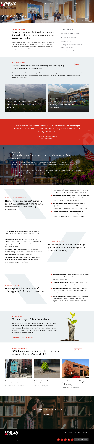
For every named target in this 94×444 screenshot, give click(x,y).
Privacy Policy (23, 440)
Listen (91, 4)
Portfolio (52, 4)
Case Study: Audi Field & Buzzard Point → (23, 337)
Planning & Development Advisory (71, 33)
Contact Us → (47, 414)
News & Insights (61, 4)
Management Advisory (67, 41)
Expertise (44, 4)
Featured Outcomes (67, 30)
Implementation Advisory (68, 37)
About (31, 4)
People (38, 4)
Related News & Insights (68, 51)
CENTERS (63, 433)
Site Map (30, 440)
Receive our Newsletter (81, 439)
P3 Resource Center (74, 433)
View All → (78, 64)
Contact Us (85, 433)
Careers (70, 4)
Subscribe (77, 4)
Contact (85, 4)
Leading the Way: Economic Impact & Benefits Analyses (71, 46)
